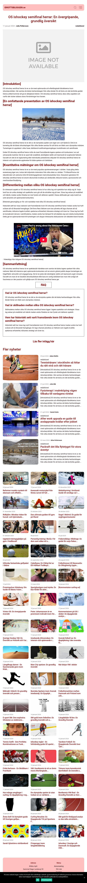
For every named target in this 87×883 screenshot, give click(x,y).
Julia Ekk (53, 384)
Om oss (59, 869)
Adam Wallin (54, 356)
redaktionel (79, 26)
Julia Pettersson (22, 26)
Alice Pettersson (56, 440)
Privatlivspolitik (46, 880)
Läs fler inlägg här (43, 341)
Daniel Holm (54, 412)
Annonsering (59, 866)
